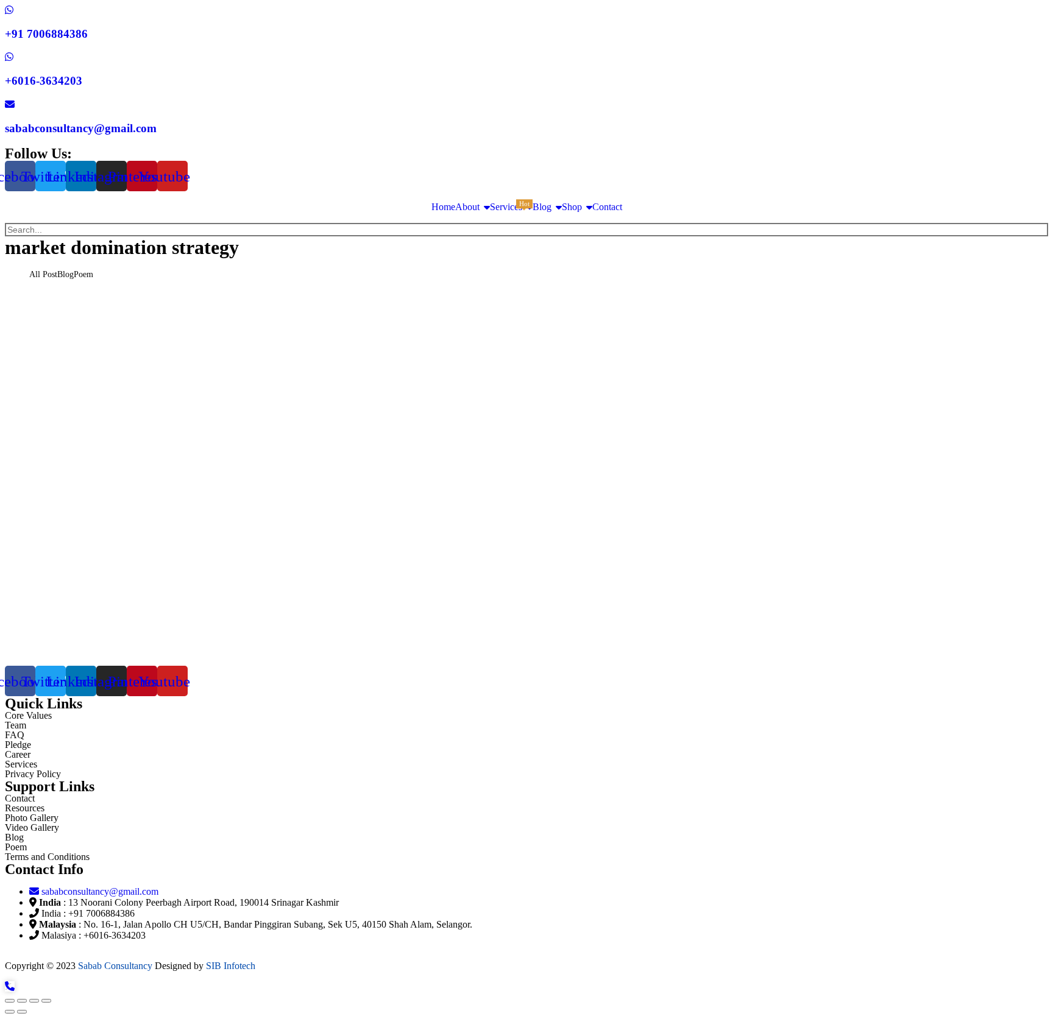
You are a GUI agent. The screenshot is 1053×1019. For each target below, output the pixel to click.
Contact (20, 798)
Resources (24, 808)
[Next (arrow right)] (22, 1012)
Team (15, 725)
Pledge (18, 744)
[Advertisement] (370, 528)
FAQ (14, 735)
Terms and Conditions (47, 857)
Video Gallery (32, 827)
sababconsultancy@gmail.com (81, 128)
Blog (14, 837)
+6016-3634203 (43, 80)
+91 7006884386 (46, 33)
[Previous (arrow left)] (10, 1012)
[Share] (22, 1001)
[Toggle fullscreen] (34, 1001)
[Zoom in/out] (46, 1001)
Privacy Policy (33, 774)
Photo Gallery (31, 818)
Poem (16, 847)
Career (17, 754)
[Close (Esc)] (10, 1001)
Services (21, 764)
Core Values (28, 715)
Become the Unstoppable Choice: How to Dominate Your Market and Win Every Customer (255, 307)
